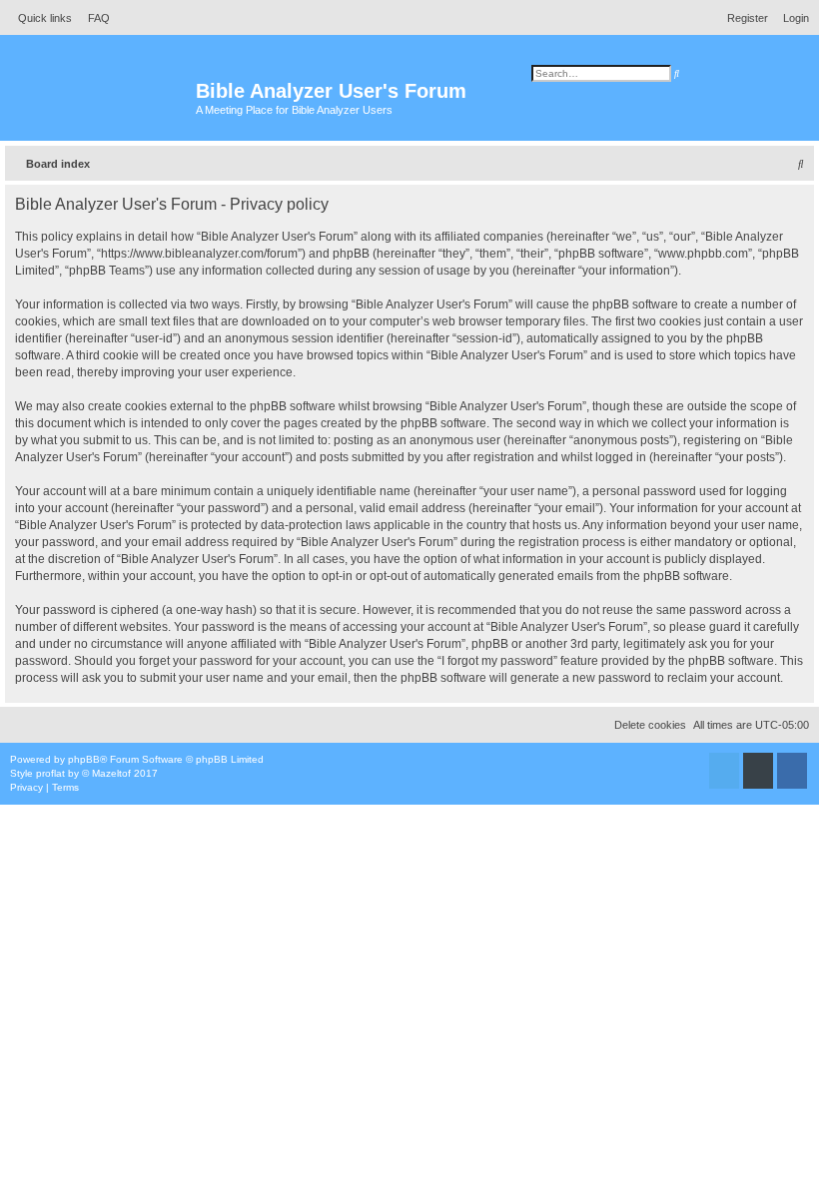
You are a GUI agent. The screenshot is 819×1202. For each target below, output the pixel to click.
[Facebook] (792, 771)
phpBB (84, 759)
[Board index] (100, 100)
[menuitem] (93, 18)
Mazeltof (111, 773)
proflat (50, 773)
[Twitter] (724, 771)
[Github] (758, 771)
